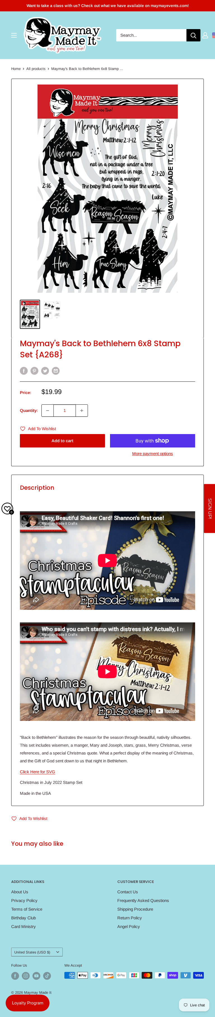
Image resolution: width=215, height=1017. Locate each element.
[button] (209, 508)
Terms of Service (26, 909)
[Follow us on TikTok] (47, 976)
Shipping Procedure (135, 909)
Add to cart (62, 440)
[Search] (193, 35)
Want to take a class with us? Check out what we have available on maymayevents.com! (108, 5)
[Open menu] (14, 35)
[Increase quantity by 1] (82, 410)
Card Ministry (23, 926)
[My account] (205, 35)
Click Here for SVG (37, 771)
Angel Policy (128, 926)
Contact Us (127, 891)
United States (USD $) (32, 952)
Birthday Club (23, 917)
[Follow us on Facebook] (15, 976)
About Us (19, 891)
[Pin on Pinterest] (34, 371)
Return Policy (129, 917)
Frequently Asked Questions (143, 900)
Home (16, 69)
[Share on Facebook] (24, 371)
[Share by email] (56, 371)
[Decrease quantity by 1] (47, 410)
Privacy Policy (24, 900)
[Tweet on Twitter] (45, 371)
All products (36, 69)
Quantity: (29, 410)
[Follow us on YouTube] (36, 976)
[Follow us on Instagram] (26, 976)
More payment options (152, 453)
